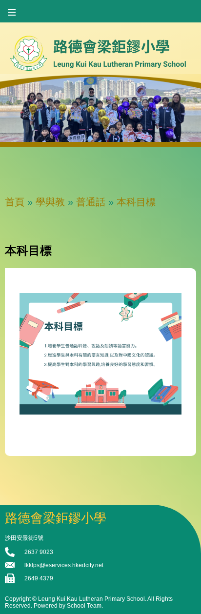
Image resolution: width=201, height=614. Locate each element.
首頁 (14, 202)
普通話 (90, 202)
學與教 (50, 202)
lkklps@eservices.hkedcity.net (63, 565)
